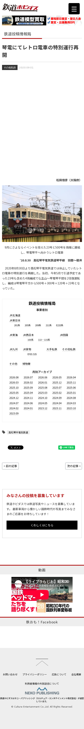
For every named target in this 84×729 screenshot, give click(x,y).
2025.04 (28, 392)
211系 (49, 325)
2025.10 (14, 387)
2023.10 (71, 408)
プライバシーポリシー (34, 674)
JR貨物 (27, 349)
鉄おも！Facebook (42, 621)
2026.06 (42, 377)
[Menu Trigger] (74, 8)
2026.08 (14, 377)
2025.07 (57, 387)
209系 (38, 325)
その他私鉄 (10, 67)
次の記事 (72, 466)
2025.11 (71, 382)
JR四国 (64, 335)
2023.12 (42, 408)
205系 (28, 325)
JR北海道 (14, 315)
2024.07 (14, 403)
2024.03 (71, 403)
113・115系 (44, 339)
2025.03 (42, 392)
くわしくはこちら (42, 525)
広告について (59, 674)
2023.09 (14, 413)
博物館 (26, 364)
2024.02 (14, 408)
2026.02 (28, 382)
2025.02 (57, 392)
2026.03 (14, 382)
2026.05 (57, 377)
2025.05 (14, 392)
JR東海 (13, 335)
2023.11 (57, 408)
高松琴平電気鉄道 (18, 432)
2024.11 (28, 398)
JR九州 (13, 349)
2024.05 (42, 403)
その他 (13, 364)
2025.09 (28, 387)
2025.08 (42, 387)
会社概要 (76, 674)
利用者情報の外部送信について (42, 683)
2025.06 (71, 387)
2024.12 (14, 398)
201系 (17, 325)
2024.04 (57, 403)
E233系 (59, 325)
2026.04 (71, 377)
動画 (42, 569)
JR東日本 (14, 320)
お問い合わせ (10, 674)
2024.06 (28, 403)
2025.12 (57, 382)
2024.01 (28, 408)
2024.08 (71, 398)
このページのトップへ (42, 662)
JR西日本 (28, 335)
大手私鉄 (51, 349)
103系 (30, 339)
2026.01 (42, 382)
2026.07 (28, 377)
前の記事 (11, 466)
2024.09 (57, 398)
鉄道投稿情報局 (42, 303)
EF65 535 (32, 354)
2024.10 (42, 398)
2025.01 (71, 392)
